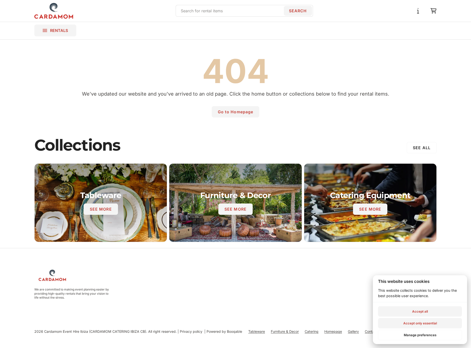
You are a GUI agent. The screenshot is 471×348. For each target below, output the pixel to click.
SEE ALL (422, 147)
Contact (371, 331)
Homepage (333, 331)
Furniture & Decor (285, 331)
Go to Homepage (235, 111)
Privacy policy (191, 331)
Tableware (256, 331)
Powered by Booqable (224, 331)
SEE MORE (101, 209)
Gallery (353, 331)
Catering (311, 331)
